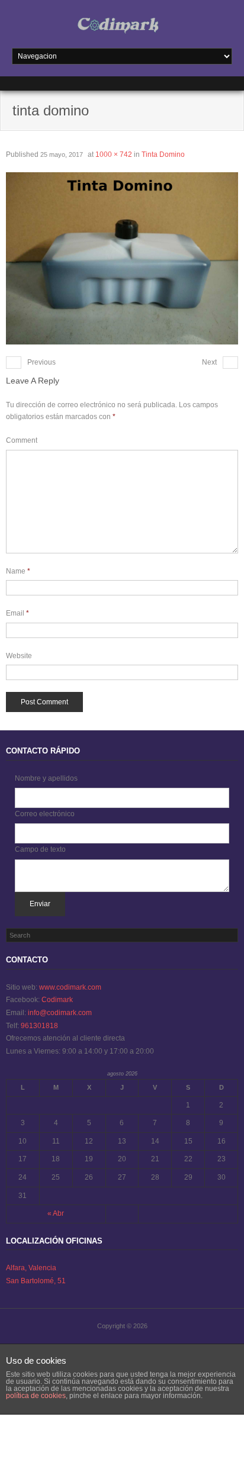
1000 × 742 (113, 154)
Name (18, 571)
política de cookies (36, 1396)
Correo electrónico (45, 814)
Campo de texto (40, 849)
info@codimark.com (60, 1013)
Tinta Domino (163, 154)
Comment (21, 440)
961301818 (39, 1026)
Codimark (57, 1000)
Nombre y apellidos (46, 778)
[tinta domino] (122, 258)
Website (19, 656)
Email (17, 613)
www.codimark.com (70, 987)
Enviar (40, 904)
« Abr (55, 1213)
